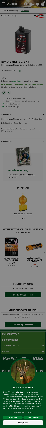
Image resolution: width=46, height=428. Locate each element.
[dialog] (23, 214)
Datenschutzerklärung (19, 412)
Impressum (30, 412)
